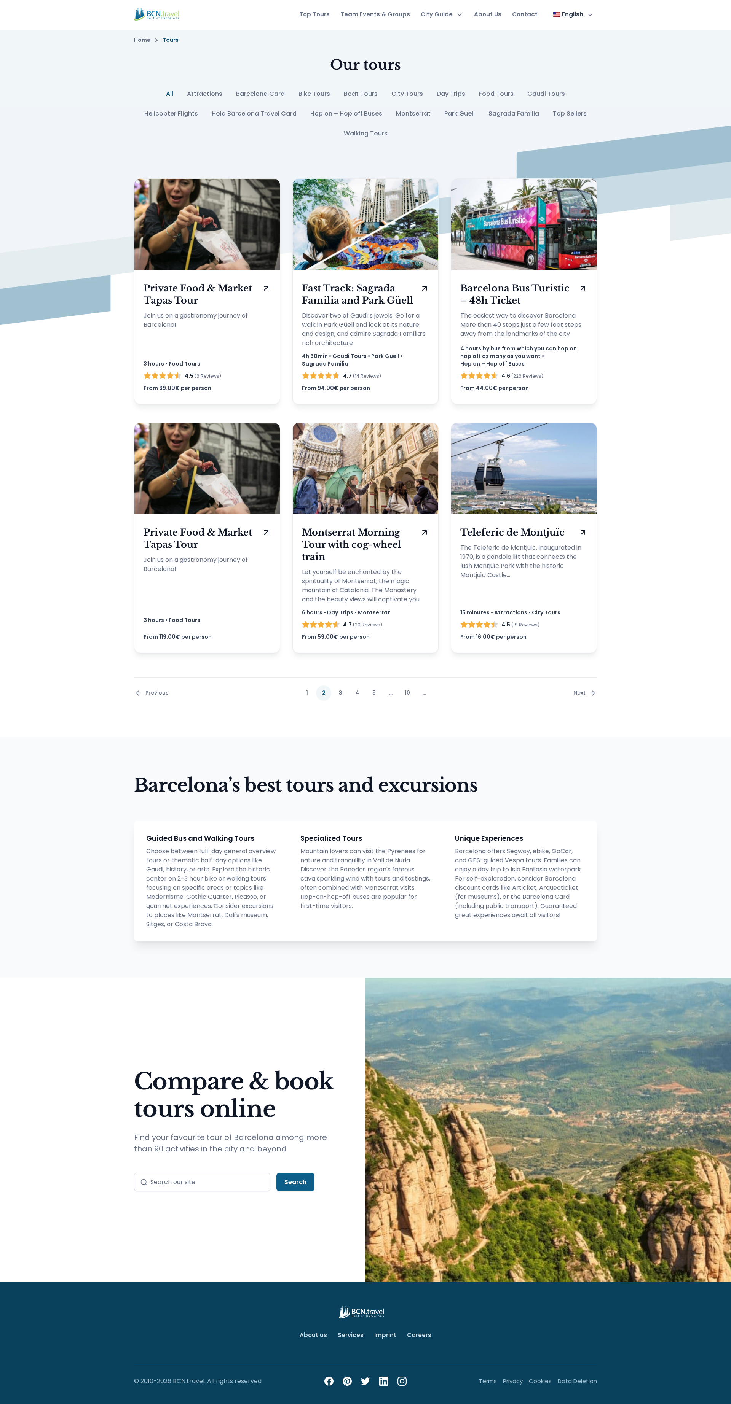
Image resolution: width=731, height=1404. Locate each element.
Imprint (385, 1335)
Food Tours (496, 93)
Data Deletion (577, 1381)
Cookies (540, 1381)
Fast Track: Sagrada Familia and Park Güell (357, 294)
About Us (487, 14)
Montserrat (413, 113)
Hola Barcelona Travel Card (254, 113)
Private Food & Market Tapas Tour (198, 294)
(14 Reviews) (362, 376)
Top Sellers (570, 113)
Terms (488, 1381)
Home (142, 40)
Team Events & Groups (375, 14)
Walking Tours (366, 133)
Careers (419, 1335)
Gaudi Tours (546, 93)
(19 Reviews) (520, 624)
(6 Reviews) (203, 376)
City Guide (437, 14)
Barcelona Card (260, 93)
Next (579, 692)
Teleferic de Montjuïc (512, 532)
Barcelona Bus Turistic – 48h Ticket (515, 294)
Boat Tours (361, 93)
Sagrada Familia (513, 113)
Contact (525, 14)
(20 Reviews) (362, 624)
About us (313, 1335)
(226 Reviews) (522, 376)
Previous (157, 692)
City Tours (407, 93)
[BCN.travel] (156, 14)
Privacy (513, 1381)
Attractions (204, 93)
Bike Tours (314, 93)
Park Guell (459, 113)
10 (407, 692)
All (169, 93)
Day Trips (451, 93)
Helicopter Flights (171, 113)
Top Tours (314, 14)
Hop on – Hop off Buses (346, 113)
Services (351, 1335)
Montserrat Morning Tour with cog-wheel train (351, 544)
